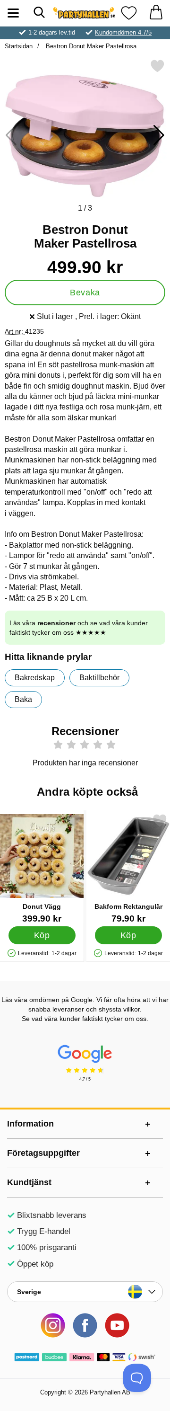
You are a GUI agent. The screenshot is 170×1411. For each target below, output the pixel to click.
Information (30, 1123)
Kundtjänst (29, 1182)
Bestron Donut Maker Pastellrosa (90, 46)
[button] (159, 135)
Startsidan (19, 46)
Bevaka (85, 292)
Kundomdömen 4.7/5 (123, 32)
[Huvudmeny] (13, 13)
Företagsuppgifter (43, 1153)
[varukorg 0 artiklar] (156, 13)
